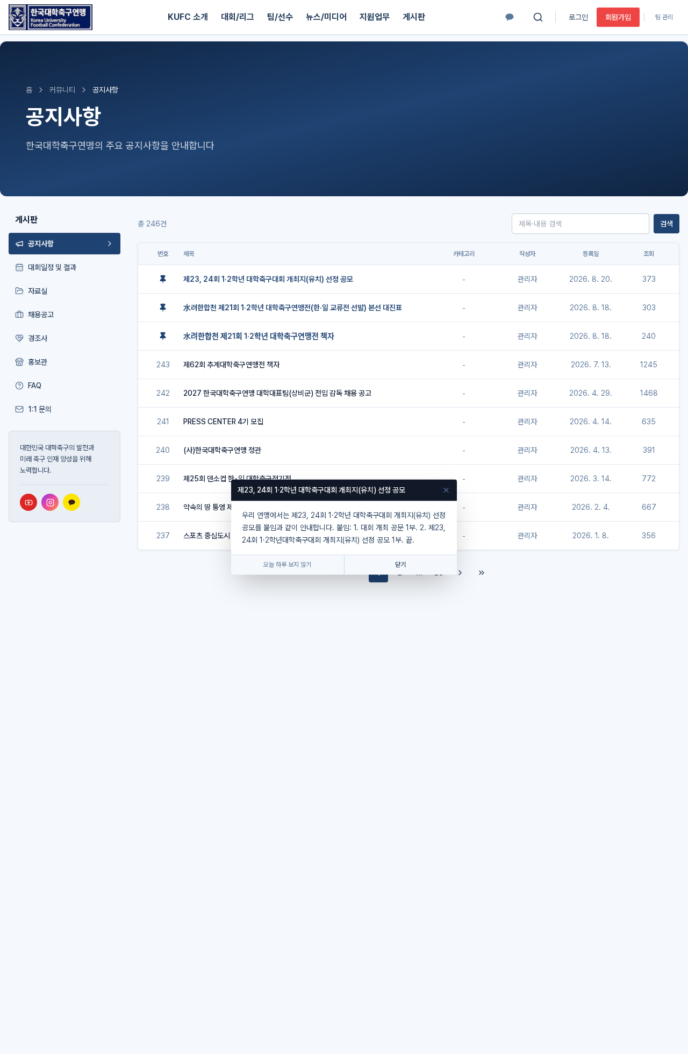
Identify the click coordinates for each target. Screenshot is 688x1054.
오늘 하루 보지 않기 (287, 565)
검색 (666, 223)
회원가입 (618, 17)
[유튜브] (28, 502)
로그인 (578, 17)
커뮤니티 (62, 90)
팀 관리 (664, 17)
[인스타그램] (50, 502)
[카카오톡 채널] (509, 17)
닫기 (400, 565)
